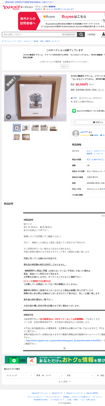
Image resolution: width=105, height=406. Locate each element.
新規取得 (52, 7)
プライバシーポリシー (35, 397)
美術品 (36, 41)
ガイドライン (97, 397)
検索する (81, 34)
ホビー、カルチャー (25, 41)
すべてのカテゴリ (69, 34)
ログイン (38, 9)
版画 (41, 41)
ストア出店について (57, 400)
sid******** (84, 132)
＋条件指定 (91, 34)
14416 (96, 135)
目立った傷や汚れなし (96, 159)
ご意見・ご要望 (72, 400)
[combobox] (32, 34)
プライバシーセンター (53, 397)
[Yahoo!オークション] (18, 6)
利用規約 (66, 397)
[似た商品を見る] (8, 116)
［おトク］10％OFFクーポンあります (59, 9)
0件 (75, 98)
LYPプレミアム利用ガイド (81, 397)
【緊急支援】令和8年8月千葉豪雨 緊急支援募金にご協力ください (28, 2)
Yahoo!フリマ (57, 393)
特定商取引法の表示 (41, 400)
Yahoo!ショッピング (74, 393)
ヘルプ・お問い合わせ (87, 400)
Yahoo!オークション (40, 393)
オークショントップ (9, 41)
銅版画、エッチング (52, 41)
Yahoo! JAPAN (92, 393)
